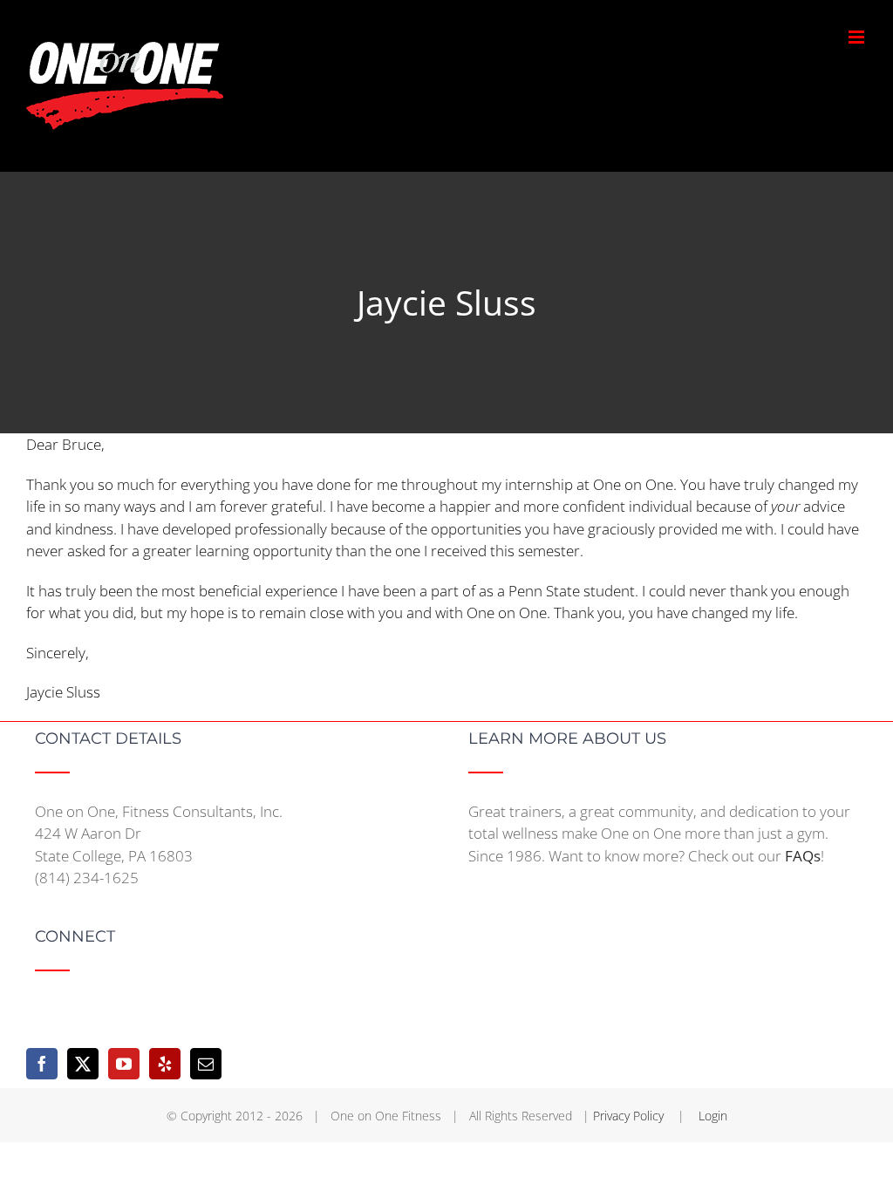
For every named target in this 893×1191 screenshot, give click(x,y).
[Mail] (206, 1063)
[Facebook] (42, 1063)
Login (713, 1115)
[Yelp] (165, 1063)
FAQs (803, 856)
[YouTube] (124, 1063)
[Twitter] (83, 1063)
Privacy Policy (630, 1115)
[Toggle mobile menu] (858, 37)
